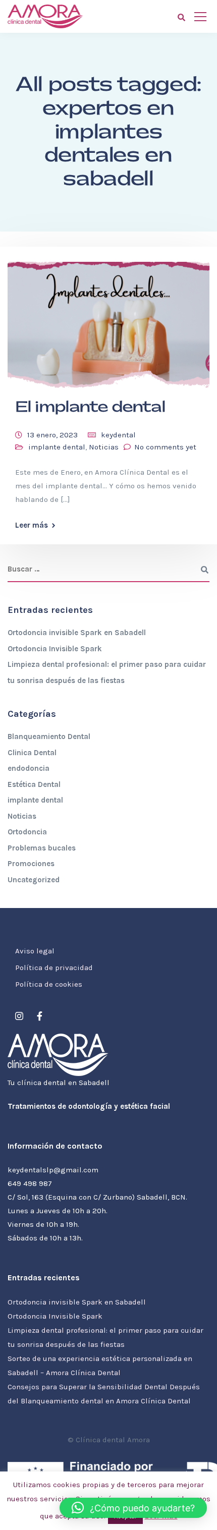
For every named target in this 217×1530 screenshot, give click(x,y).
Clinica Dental (32, 752)
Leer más (31, 525)
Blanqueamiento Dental (49, 736)
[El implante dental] (108, 320)
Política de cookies (48, 984)
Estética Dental (34, 784)
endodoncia (28, 768)
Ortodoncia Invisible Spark (55, 648)
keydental (118, 434)
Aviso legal (35, 950)
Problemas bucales (42, 848)
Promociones (31, 863)
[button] (133, 1508)
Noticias (104, 446)
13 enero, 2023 (52, 434)
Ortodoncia (27, 831)
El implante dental (90, 407)
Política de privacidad (54, 967)
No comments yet (165, 446)
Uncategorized (34, 879)
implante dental (56, 446)
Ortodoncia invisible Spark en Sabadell (77, 632)
